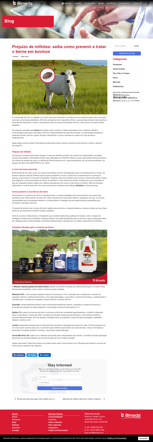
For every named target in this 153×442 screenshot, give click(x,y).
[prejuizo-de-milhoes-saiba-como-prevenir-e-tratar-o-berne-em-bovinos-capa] (59, 87)
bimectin (117, 95)
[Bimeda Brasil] (22, 4)
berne (36, 130)
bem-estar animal (119, 92)
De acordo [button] (144, 438)
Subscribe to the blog (59, 388)
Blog (14, 422)
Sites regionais (54, 425)
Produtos (16, 420)
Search (136, 46)
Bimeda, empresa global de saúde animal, (31, 286)
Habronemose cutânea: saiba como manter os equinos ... (82, 399)
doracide (120, 97)
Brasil (15, 414)
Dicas (115, 78)
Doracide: (16, 304)
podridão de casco (126, 100)
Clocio (137, 100)
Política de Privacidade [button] (116, 438)
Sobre (14, 417)
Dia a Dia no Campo (121, 73)
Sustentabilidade (55, 417)
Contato (15, 430)
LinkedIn (45, 355)
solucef (130, 98)
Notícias (15, 425)
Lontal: (15, 325)
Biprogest (116, 100)
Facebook (19, 355)
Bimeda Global (55, 414)
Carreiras (16, 428)
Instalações (53, 428)
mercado (136, 92)
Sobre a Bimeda (55, 422)
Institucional (118, 86)
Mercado (116, 82)
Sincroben (125, 95)
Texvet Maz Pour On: (21, 335)
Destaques (15, 56)
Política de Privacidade (58, 430)
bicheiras (80, 185)
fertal (132, 100)
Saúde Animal (25, 56)
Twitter (33, 355)
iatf (136, 98)
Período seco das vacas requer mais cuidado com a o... (36, 399)
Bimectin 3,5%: (18, 294)
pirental (129, 92)
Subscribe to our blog (127, 53)
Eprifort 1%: (17, 312)
